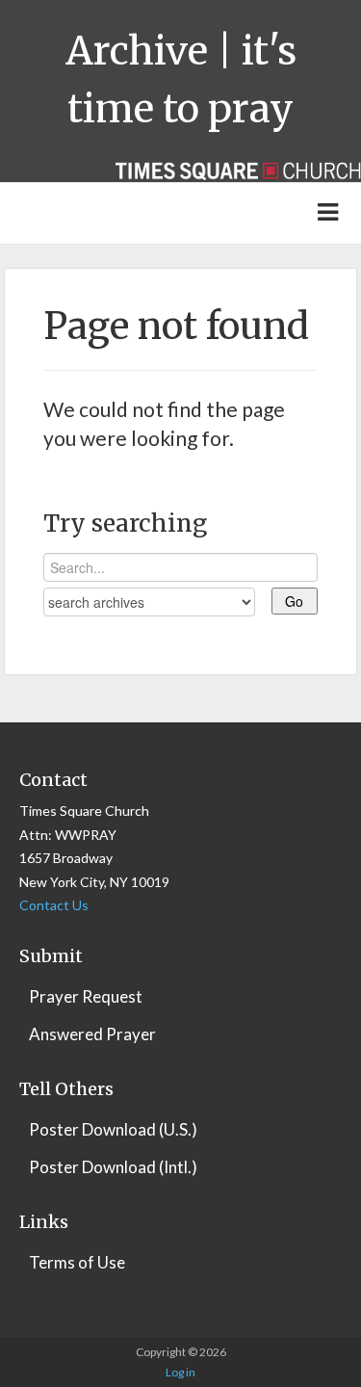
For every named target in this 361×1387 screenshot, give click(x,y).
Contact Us (54, 905)
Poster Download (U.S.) (113, 1129)
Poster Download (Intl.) (113, 1167)
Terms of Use (77, 1262)
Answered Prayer (92, 1034)
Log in (180, 1372)
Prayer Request (85, 996)
